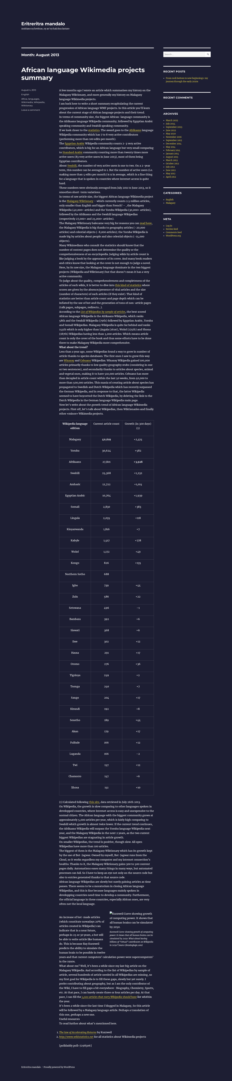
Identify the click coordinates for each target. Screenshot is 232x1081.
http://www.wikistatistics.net (76, 1036)
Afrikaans (135, 130)
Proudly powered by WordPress (59, 1067)
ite (97, 802)
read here (146, 223)
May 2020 (171, 133)
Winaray (69, 360)
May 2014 (170, 147)
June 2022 (171, 130)
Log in (169, 225)
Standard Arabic (72, 152)
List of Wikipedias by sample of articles (103, 311)
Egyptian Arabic (74, 143)
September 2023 (174, 127)
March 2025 (172, 120)
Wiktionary (27, 105)
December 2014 (173, 143)
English (25, 94)
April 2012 (171, 177)
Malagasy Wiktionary (80, 201)
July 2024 (170, 123)
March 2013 (172, 160)
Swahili (72, 165)
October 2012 (172, 163)
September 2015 (174, 140)
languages (33, 99)
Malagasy (170, 203)
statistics (94, 130)
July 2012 (170, 167)
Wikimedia (27, 102)
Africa (24, 99)
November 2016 (174, 137)
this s (92, 802)
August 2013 (172, 157)
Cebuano (85, 360)
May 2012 (170, 173)
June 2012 (171, 170)
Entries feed (172, 229)
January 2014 (172, 153)
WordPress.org (173, 235)
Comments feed (174, 232)
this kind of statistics (128, 285)
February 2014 (173, 150)
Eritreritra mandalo (43, 23)
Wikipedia (39, 102)
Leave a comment (30, 110)
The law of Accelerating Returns (77, 1032)
